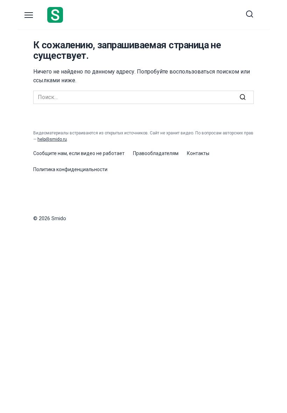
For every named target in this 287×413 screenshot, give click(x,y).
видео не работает (103, 153)
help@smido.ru (52, 139)
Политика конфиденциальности (70, 169)
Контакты (198, 153)
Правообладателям (155, 153)
